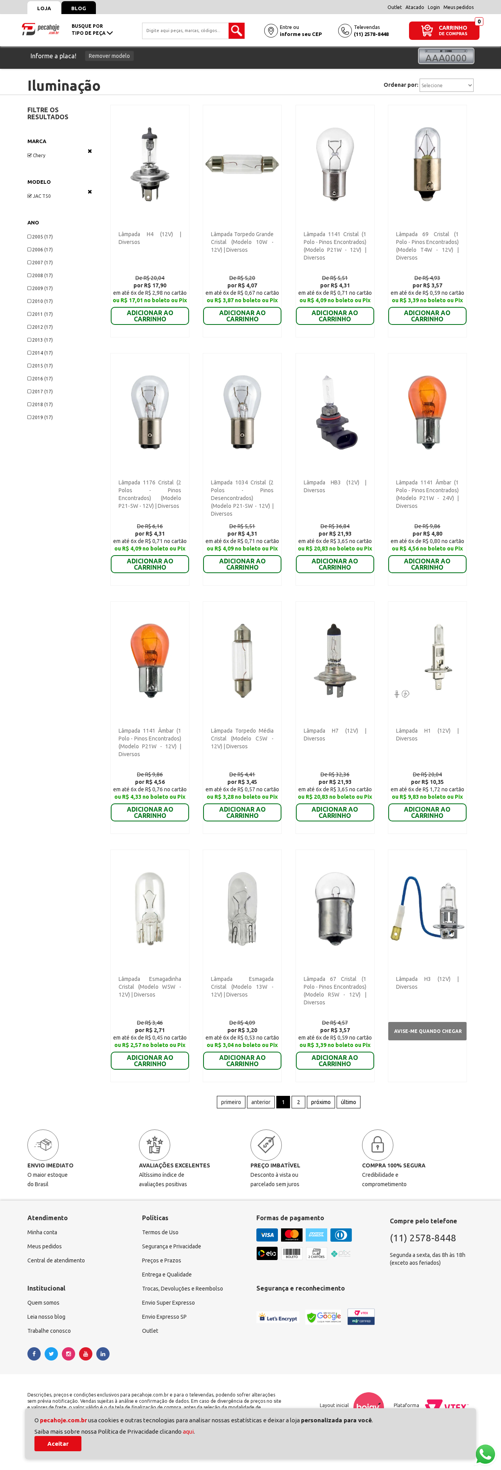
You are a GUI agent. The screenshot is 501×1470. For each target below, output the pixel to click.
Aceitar (57, 1443)
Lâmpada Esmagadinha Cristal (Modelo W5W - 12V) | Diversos (150, 987)
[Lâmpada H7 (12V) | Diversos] (335, 660)
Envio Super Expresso (168, 1303)
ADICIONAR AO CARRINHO (150, 316)
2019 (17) (42, 417)
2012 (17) (42, 327)
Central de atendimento (56, 1260)
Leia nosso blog (46, 1317)
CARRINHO (453, 27)
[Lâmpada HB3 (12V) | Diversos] (335, 412)
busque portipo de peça (89, 29)
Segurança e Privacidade (171, 1246)
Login (434, 7)
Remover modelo (109, 56)
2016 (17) (42, 378)
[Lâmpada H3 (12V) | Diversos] (427, 908)
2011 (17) (42, 314)
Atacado (414, 7)
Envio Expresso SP (164, 1317)
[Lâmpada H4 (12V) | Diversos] (150, 164)
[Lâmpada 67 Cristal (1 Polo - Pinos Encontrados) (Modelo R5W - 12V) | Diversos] (335, 908)
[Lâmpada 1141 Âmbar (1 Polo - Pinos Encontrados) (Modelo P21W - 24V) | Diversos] (427, 412)
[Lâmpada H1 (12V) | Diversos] (427, 660)
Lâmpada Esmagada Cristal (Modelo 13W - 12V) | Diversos (242, 987)
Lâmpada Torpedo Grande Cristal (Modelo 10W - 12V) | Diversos (242, 242)
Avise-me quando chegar (428, 1031)
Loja (44, 8)
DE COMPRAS (453, 34)
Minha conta (42, 1232)
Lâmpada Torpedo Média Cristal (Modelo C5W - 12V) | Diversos (242, 738)
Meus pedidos (458, 7)
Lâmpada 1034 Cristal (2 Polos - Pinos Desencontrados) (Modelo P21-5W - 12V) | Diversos (242, 498)
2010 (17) (42, 301)
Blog (78, 8)
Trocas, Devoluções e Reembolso (182, 1288)
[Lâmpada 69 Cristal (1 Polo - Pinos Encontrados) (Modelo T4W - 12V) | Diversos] (427, 164)
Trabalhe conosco (49, 1331)
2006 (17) (42, 249)
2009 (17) (42, 288)
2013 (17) (42, 339)
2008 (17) (42, 275)
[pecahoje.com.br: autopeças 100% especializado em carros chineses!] (40, 28)
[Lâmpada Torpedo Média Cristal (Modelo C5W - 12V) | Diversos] (242, 660)
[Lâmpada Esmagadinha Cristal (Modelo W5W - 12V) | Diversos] (150, 908)
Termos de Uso (160, 1232)
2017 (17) (42, 391)
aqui (188, 1431)
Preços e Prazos (161, 1260)
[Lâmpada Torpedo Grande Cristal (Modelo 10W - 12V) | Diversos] (242, 164)
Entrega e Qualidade (167, 1274)
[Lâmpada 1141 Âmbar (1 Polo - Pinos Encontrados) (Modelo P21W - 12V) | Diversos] (150, 660)
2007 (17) (42, 262)
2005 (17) (42, 236)
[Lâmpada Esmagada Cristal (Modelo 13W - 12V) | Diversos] (242, 908)
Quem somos (43, 1303)
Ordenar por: (401, 85)
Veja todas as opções (90, 151)
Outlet (394, 7)
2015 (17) (42, 365)
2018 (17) (42, 404)
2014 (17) (42, 352)
